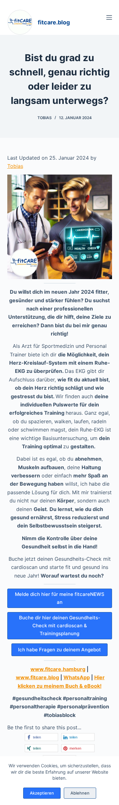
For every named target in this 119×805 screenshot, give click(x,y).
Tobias (15, 166)
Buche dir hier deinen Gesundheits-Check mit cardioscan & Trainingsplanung (59, 625)
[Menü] (109, 17)
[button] (41, 737)
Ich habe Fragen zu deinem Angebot (59, 650)
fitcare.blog (54, 22)
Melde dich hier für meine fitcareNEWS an (59, 598)
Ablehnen (79, 792)
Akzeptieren (42, 792)
